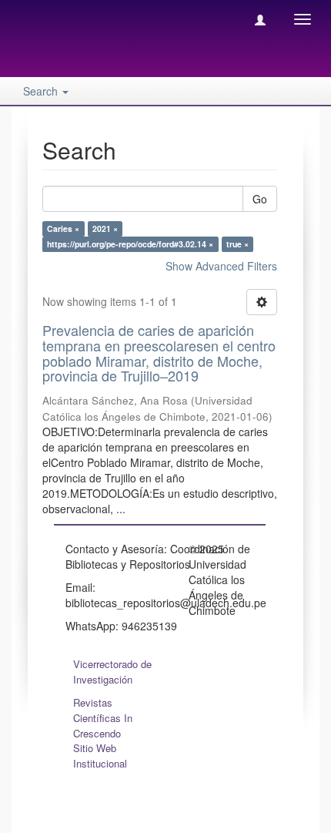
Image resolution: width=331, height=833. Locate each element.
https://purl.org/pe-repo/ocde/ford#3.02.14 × (130, 244)
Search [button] (42, 91)
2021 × (105, 228)
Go (259, 199)
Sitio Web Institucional (100, 756)
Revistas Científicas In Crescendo (102, 718)
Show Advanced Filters (221, 266)
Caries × (63, 228)
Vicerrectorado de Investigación (112, 672)
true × (237, 244)
